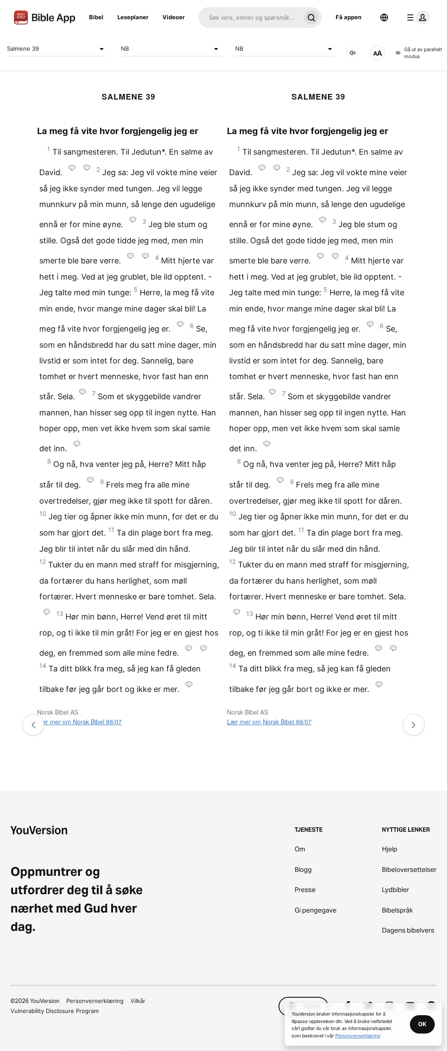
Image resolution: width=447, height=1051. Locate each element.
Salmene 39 (23, 48)
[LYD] (353, 53)
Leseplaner (132, 17)
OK (422, 1023)
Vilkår (138, 1000)
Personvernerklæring (95, 1000)
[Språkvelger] (384, 17)
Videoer (173, 17)
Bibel (96, 17)
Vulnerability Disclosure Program (54, 1010)
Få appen (348, 17)
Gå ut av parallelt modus (423, 53)
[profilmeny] (416, 17)
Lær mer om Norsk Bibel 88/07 (79, 721)
